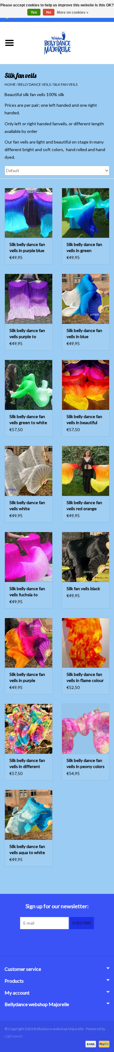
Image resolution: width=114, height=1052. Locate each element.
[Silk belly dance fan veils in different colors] (29, 729)
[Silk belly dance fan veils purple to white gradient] (29, 299)
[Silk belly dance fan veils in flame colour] (86, 643)
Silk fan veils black (83, 588)
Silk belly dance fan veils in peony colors (86, 763)
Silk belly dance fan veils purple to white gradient (27, 334)
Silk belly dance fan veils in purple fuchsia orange (27, 677)
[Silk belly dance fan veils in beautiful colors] (86, 385)
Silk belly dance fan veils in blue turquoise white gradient (84, 334)
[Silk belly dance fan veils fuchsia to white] (29, 557)
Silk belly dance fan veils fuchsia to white (27, 592)
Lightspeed (13, 1036)
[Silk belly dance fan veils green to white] (29, 385)
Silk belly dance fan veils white (27, 505)
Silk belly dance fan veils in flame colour (85, 677)
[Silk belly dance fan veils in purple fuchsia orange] (29, 643)
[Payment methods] (90, 1043)
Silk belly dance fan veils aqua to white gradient (27, 850)
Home (10, 84)
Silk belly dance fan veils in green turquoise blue (84, 248)
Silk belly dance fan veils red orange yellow (84, 506)
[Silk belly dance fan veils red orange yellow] (86, 471)
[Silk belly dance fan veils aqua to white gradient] (29, 815)
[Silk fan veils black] (86, 557)
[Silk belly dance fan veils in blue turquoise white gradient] (86, 299)
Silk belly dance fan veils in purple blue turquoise (27, 248)
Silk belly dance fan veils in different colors (27, 764)
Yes (34, 12)
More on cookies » (72, 12)
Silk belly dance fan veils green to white (28, 419)
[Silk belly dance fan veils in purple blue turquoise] (29, 213)
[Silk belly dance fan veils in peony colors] (86, 729)
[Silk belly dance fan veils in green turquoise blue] (86, 213)
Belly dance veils (34, 84)
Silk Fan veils (65, 84)
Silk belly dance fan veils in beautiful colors (84, 420)
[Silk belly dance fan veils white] (29, 471)
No (48, 12)
